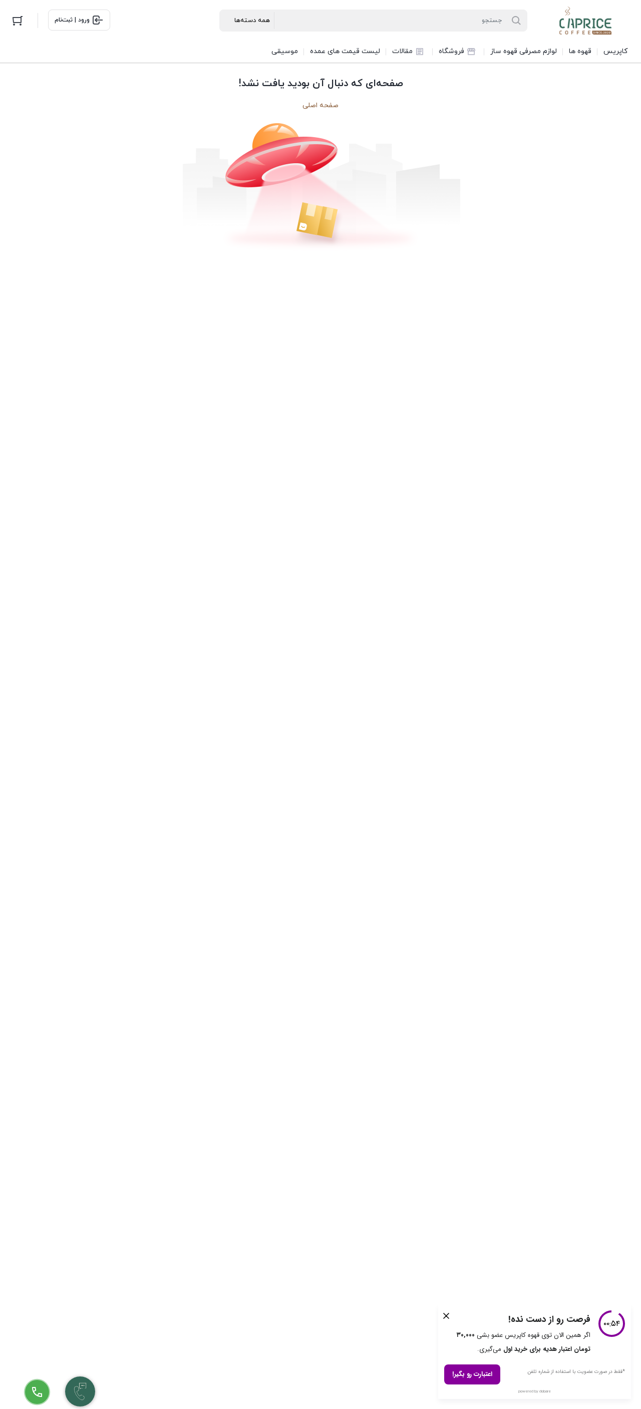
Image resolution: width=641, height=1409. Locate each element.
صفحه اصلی (320, 105)
